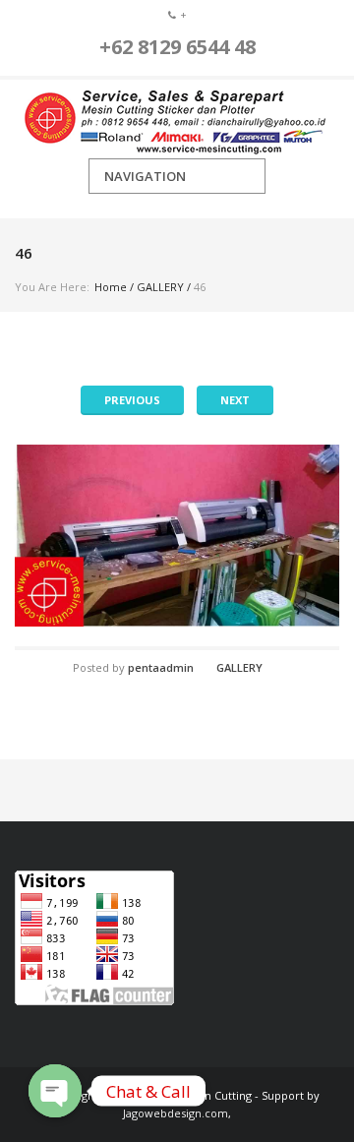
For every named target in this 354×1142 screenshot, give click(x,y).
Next (235, 399)
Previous (132, 399)
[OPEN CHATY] (55, 1090)
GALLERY (160, 286)
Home (110, 286)
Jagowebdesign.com (175, 1113)
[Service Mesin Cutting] (177, 119)
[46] (177, 536)
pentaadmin (161, 667)
